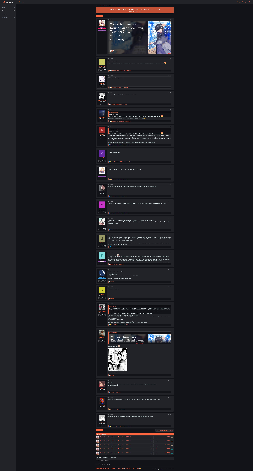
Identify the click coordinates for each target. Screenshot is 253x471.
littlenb (169, 446)
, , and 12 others (121, 161)
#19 (170, 397)
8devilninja (102, 117)
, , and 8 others (120, 87)
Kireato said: (111, 306)
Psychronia (168, 450)
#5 (170, 109)
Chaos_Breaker (102, 311)
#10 (170, 201)
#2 (170, 58)
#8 (170, 166)
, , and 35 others (121, 70)
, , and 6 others (120, 324)
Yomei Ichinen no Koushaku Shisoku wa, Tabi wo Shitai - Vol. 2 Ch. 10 (115, 444)
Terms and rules (120, 468)
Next (100, 16)
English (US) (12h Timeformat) (103, 468)
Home (3, 7)
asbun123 (102, 157)
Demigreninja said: (113, 112)
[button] (9, 14)
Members (4, 17)
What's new (5, 14)
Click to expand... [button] (139, 343)
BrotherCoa (102, 226)
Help (134, 468)
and (114, 229)
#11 (170, 218)
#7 (170, 150)
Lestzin (102, 192)
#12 (170, 235)
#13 (170, 252)
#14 (170, 269)
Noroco (102, 83)
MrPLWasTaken (102, 209)
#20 (170, 414)
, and (118, 409)
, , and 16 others (121, 144)
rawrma (169, 438)
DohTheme (161, 469)
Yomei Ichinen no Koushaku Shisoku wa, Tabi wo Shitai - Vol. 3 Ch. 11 (115, 440)
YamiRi (102, 388)
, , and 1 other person (121, 426)
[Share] (169, 19)
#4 (170, 92)
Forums (4, 10)
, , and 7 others (120, 179)
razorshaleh (102, 337)
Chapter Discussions (114, 438)
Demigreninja (102, 66)
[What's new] (249, 2)
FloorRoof (102, 422)
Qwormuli (102, 405)
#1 (170, 19)
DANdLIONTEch (102, 100)
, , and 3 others (119, 104)
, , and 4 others (117, 264)
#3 (170, 75)
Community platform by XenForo (163, 468)
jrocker (102, 242)
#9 (170, 184)
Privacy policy (128, 468)
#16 (170, 303)
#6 (170, 126)
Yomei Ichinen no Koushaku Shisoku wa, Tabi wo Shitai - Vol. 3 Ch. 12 (115, 436)
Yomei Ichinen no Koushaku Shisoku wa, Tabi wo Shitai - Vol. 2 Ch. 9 (115, 448)
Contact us (113, 468)
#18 (170, 380)
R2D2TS (102, 294)
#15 (170, 286)
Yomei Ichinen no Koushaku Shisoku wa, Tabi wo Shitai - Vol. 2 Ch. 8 (115, 452)
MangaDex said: (112, 332)
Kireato (102, 134)
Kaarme (168, 442)
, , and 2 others (119, 212)
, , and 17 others (121, 121)
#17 (170, 329)
